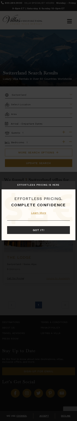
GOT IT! (38, 230)
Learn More (38, 212)
